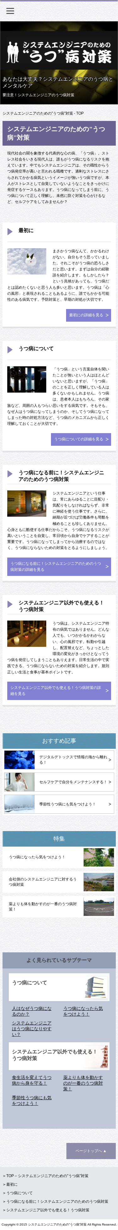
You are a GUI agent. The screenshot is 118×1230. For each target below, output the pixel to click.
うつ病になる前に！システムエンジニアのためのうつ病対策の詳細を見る (55, 566)
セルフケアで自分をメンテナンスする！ (73, 782)
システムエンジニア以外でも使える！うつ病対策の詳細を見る (55, 690)
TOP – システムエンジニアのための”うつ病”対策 (47, 1176)
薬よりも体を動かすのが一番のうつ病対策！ (43, 906)
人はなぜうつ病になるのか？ (32, 1011)
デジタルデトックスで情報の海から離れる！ (73, 760)
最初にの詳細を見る (86, 315)
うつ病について (36, 348)
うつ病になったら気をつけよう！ (37, 857)
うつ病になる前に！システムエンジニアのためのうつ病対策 (61, 476)
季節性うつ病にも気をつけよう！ (67, 804)
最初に (26, 230)
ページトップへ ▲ (91, 1151)
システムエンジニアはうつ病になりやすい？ (32, 1028)
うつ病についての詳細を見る (78, 439)
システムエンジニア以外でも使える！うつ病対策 (61, 606)
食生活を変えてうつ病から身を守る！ (32, 1080)
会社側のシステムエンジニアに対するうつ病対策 (43, 882)
